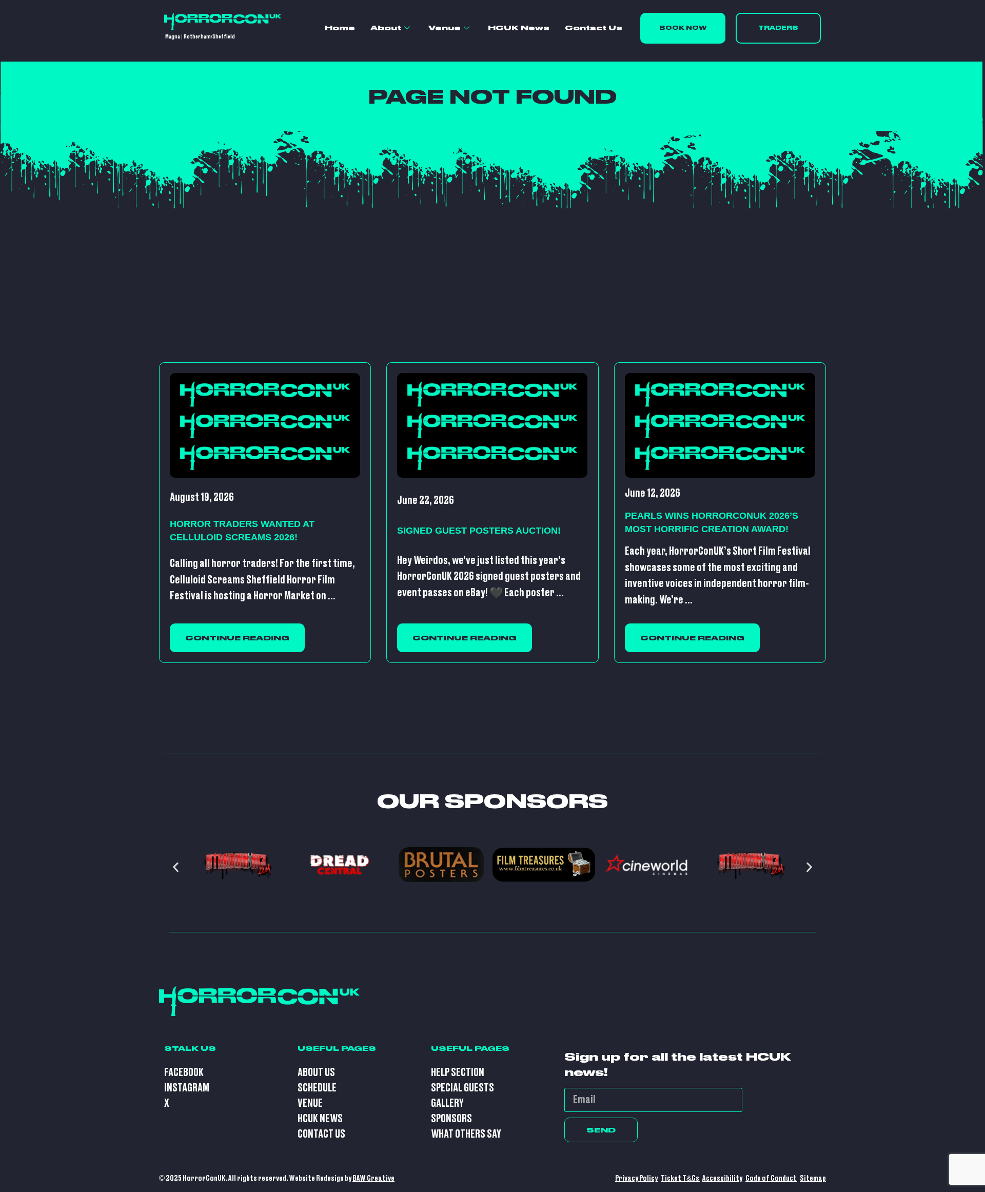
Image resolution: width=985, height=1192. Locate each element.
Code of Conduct (771, 1178)
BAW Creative (373, 1178)
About (385, 28)
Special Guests (462, 1088)
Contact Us (593, 28)
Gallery (447, 1103)
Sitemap (813, 1178)
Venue (444, 28)
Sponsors (451, 1118)
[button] (175, 867)
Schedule (317, 1088)
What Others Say (466, 1134)
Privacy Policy (636, 1178)
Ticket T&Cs (680, 1178)
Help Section (457, 1072)
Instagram (186, 1088)
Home (340, 28)
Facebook (184, 1072)
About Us (316, 1072)
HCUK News (518, 28)
